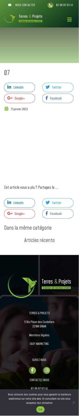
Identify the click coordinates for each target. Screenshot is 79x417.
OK (40, 409)
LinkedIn (18, 87)
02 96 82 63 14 (39, 389)
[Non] (73, 402)
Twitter (56, 87)
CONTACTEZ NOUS (39, 380)
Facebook (56, 98)
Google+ (20, 98)
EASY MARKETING (39, 344)
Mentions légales (39, 335)
